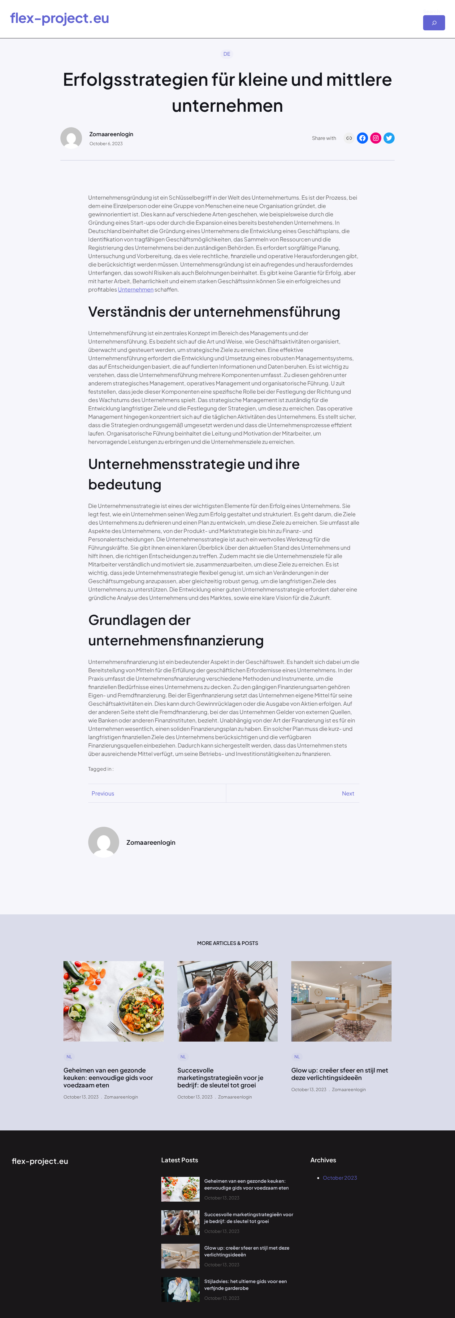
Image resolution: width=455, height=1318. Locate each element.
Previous (103, 793)
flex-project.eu (59, 17)
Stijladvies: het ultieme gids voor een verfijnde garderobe (245, 1284)
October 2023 (340, 1177)
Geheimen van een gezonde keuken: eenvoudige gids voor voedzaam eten (108, 1077)
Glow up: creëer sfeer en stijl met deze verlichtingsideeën (339, 1073)
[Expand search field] (434, 22)
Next (348, 793)
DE (226, 53)
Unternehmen (136, 289)
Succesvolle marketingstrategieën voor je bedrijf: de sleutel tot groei (220, 1077)
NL (69, 1056)
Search (431, 11)
